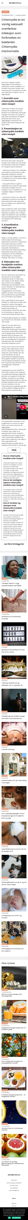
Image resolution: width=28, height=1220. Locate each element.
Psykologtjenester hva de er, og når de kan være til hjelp (14, 883)
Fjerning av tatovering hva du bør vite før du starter (13, 651)
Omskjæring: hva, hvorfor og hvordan (12, 917)
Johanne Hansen (21, 15)
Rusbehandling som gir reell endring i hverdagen (14, 781)
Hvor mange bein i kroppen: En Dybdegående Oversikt (12, 1062)
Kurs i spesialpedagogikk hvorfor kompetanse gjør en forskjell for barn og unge (13, 816)
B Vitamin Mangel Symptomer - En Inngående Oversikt (14, 1095)
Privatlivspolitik (16, 1217)
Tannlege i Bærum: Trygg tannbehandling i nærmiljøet (11, 584)
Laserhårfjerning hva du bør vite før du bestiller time (14, 850)
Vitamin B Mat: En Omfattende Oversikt (12, 1129)
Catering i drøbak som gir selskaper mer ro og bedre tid (12, 684)
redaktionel (5, 12)
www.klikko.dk (15, 1190)
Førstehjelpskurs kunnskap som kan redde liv (13, 950)
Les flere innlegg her (14, 544)
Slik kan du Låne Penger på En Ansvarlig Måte (12, 995)
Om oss (14, 1206)
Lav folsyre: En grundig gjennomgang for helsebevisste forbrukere (13, 1163)
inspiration (4, 578)
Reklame (14, 1203)
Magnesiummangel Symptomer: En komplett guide (14, 1028)
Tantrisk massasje (8, 749)
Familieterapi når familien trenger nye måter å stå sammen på (13, 717)
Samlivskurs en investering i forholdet (11, 618)
